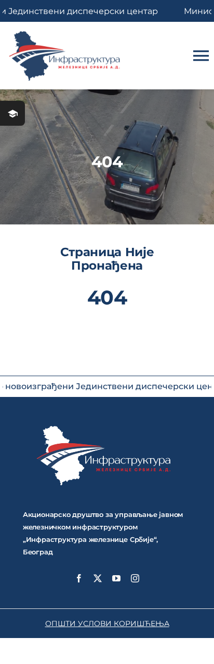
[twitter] (97, 578)
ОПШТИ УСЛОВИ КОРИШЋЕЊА (107, 623)
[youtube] (116, 578)
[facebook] (79, 578)
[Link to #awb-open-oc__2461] (12, 113)
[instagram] (135, 578)
